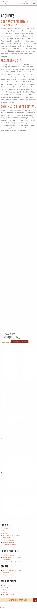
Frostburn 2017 (11, 60)
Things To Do (7, 585)
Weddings (6, 572)
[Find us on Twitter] (19, 438)
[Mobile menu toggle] (34, 3)
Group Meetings (8, 575)
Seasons (5, 587)
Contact (5, 528)
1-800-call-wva (6, 342)
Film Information (8, 540)
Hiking (5, 592)
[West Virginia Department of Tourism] (5, 2)
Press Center (7, 538)
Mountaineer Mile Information (12, 562)
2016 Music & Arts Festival (18, 106)
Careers (5, 533)
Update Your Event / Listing (12, 557)
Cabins (5, 590)
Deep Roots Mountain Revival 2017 (14, 23)
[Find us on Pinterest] (19, 472)
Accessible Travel (8, 542)
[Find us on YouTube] (19, 504)
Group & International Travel (12, 570)
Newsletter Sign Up (20, 341)
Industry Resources (9, 555)
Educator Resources (9, 544)
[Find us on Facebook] (19, 364)
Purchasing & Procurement (11, 535)
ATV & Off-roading (9, 594)
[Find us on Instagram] (19, 402)
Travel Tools (7, 559)
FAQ (4, 531)
